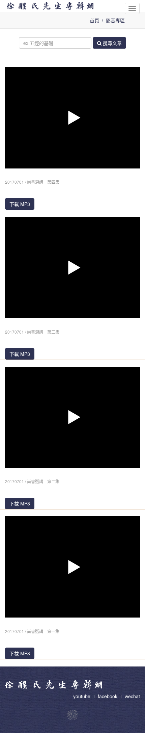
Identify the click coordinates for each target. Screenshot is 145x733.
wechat (132, 696)
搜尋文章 (112, 43)
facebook (107, 696)
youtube (82, 696)
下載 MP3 (19, 204)
